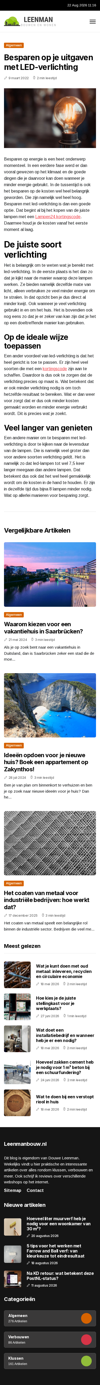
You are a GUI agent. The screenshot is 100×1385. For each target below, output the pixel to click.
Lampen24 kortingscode (58, 216)
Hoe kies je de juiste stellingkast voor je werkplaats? (56, 1003)
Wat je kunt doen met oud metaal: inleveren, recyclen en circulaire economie (63, 971)
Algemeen (14, 45)
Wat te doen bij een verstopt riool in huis (65, 1099)
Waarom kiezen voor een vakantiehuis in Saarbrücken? (43, 627)
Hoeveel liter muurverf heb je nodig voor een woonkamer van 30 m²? (59, 1223)
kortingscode (55, 368)
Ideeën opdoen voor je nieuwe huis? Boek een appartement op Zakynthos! (46, 762)
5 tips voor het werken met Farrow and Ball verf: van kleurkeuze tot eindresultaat (56, 1251)
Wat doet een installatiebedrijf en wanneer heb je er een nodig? (65, 1035)
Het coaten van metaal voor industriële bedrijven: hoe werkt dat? (46, 900)
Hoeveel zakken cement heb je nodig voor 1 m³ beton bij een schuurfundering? (65, 1067)
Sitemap (12, 1190)
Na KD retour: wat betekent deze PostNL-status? (60, 1276)
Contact (35, 1190)
